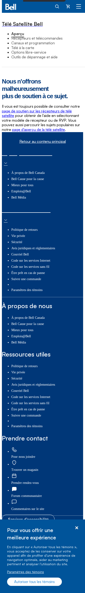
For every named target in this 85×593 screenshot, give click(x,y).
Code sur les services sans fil (30, 267)
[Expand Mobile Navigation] (78, 6)
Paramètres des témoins (25, 572)
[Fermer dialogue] (76, 528)
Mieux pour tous (22, 185)
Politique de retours (24, 230)
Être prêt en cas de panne (28, 273)
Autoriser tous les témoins (34, 581)
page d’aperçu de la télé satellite (38, 129)
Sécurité (16, 242)
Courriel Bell (20, 254)
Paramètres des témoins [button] (26, 290)
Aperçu (17, 33)
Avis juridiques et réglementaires (33, 248)
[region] (42, 556)
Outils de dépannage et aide (34, 57)
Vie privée (18, 236)
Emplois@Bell (21, 191)
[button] (27, 509)
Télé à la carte (22, 47)
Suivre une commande (26, 279)
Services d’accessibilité (28, 519)
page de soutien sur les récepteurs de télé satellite (37, 113)
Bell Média (18, 197)
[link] (14, 450)
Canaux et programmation (33, 43)
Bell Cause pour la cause (27, 179)
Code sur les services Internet (30, 260)
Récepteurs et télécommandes (37, 38)
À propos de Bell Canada (28, 173)
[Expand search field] (57, 6)
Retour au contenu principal (42, 141)
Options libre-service (28, 52)
